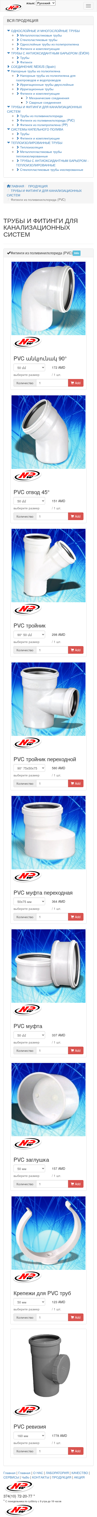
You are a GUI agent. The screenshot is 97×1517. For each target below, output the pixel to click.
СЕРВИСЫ (11, 1477)
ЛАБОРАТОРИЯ (57, 1472)
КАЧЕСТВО (80, 1472)
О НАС (38, 1472)
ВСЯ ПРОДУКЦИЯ (22, 20)
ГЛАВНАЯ (17, 186)
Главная (9, 1472)
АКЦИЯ (79, 1477)
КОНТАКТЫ (40, 1477)
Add (77, 383)
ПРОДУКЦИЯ (38, 186)
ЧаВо (25, 1477)
